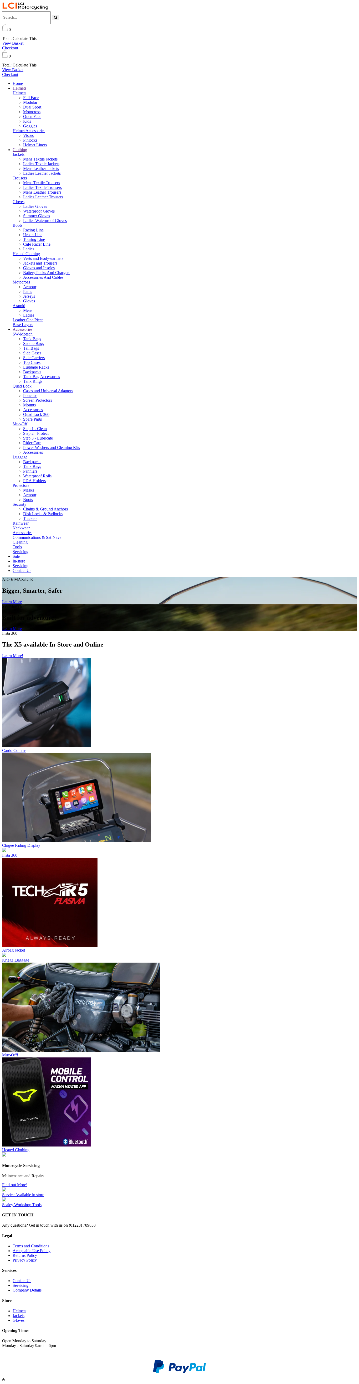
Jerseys (29, 296)
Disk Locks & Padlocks (43, 514)
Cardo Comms (14, 750)
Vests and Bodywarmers (43, 258)
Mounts (29, 405)
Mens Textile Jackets (40, 159)
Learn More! (12, 655)
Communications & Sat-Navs (37, 537)
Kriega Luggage (15, 960)
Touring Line (34, 239)
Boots (17, 225)
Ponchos (30, 395)
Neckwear (21, 528)
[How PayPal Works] (179, 1372)
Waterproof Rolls (37, 476)
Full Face (31, 97)
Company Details (27, 1290)
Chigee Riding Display (21, 845)
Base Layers (23, 324)
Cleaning (20, 542)
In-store (19, 561)
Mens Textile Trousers (41, 182)
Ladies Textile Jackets (41, 164)
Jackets (18, 154)
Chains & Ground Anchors (45, 509)
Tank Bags (32, 339)
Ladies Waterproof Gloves (45, 220)
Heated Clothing (26, 253)
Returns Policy (25, 1255)
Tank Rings (32, 381)
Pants (27, 291)
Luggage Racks (36, 367)
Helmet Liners (35, 145)
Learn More (12, 602)
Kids (27, 121)
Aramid (19, 305)
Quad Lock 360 (36, 414)
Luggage (20, 457)
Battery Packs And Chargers (46, 272)
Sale (16, 556)
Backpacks (32, 372)
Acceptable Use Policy (31, 1250)
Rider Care (32, 443)
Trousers (20, 178)
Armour (29, 287)
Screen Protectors (37, 400)
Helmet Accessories (29, 130)
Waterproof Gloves (39, 211)
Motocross (31, 112)
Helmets (19, 88)
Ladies (28, 249)
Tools (17, 547)
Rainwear (21, 523)
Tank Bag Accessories (41, 376)
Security (19, 504)
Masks (28, 490)
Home (18, 83)
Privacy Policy (25, 1260)
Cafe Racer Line (36, 244)
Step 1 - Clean (35, 428)
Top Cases (31, 362)
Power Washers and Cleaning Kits (51, 447)
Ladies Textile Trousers (42, 187)
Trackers (30, 518)
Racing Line (33, 230)
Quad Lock (22, 386)
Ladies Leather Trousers (43, 197)
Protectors (21, 485)
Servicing (20, 551)
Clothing (20, 149)
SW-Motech (23, 334)
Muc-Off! (10, 1055)
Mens (27, 310)
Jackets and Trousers (40, 263)
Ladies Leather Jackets (42, 173)
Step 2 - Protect (36, 433)
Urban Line (32, 235)
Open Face (32, 116)
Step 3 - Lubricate (38, 438)
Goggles (30, 126)
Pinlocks (30, 140)
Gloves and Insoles (39, 268)
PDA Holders (34, 480)
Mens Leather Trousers (42, 192)
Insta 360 (9, 855)
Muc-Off (20, 424)
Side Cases (32, 353)
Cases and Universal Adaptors (48, 391)
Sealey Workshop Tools (22, 1204)
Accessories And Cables (43, 277)
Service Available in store (23, 1194)
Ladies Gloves (35, 206)
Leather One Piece (28, 320)
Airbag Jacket (13, 950)
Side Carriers (34, 357)
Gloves (18, 201)
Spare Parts (32, 419)
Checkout (10, 48)
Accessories (22, 329)
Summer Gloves (36, 216)
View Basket (12, 43)
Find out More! (14, 1184)
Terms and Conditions (31, 1246)
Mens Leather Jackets (41, 168)
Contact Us (22, 570)
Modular (30, 102)
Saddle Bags (33, 343)
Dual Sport (32, 107)
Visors (28, 135)
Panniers (30, 471)
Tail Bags (31, 348)
